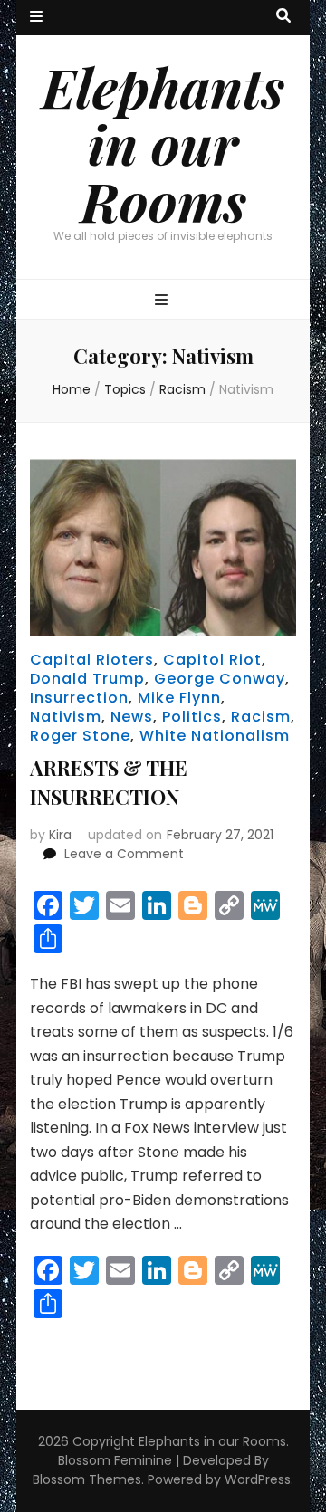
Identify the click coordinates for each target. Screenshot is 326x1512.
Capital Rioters (92, 659)
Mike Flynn (179, 697)
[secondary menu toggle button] (36, 17)
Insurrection (79, 697)
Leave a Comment (124, 854)
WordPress (258, 1479)
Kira (60, 835)
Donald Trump (87, 678)
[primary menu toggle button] (163, 301)
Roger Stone (80, 735)
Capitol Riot (212, 659)
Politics (192, 716)
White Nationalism (214, 735)
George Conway (219, 678)
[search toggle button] (283, 17)
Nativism (65, 716)
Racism (261, 716)
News (131, 716)
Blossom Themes (87, 1479)
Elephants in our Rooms (163, 143)
